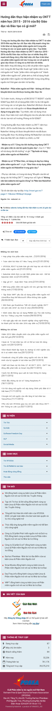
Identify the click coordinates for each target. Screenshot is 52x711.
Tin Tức (6, 423)
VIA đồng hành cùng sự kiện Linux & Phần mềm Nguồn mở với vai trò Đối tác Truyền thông (25, 494)
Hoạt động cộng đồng (12, 472)
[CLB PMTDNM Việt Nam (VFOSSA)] (26, 3)
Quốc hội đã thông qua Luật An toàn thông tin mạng (24, 373)
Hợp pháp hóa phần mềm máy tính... (18, 256)
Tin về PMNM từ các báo (13, 466)
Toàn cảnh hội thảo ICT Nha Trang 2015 (20, 261)
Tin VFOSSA (8, 461)
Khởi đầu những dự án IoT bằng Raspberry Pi (21, 381)
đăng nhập (21, 618)
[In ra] (44, 34)
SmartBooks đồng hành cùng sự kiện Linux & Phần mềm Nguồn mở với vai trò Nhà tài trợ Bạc (26, 566)
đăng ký (11, 618)
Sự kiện (6, 428)
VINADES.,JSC (37, 707)
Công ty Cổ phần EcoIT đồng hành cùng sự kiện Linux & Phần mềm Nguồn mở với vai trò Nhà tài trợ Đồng (25, 548)
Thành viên (45, 4)
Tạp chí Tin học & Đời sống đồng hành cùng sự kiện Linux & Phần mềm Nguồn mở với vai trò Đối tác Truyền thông (26, 504)
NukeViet (17, 707)
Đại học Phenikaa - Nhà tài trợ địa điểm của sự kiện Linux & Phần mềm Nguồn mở (25, 557)
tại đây (36, 623)
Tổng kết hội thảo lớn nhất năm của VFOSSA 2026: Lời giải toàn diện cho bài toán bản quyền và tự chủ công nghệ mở (27, 516)
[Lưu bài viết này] (49, 34)
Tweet (33, 232)
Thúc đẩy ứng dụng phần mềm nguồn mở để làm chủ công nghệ (26, 526)
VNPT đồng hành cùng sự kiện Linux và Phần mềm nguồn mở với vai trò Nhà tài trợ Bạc (24, 583)
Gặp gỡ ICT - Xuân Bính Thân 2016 (17, 282)
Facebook (20, 232)
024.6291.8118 (27, 704)
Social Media (8, 444)
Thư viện (6, 477)
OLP (5, 439)
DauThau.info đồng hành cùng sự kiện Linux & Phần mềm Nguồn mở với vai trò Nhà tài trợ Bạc (26, 575)
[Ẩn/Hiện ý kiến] (23, 241)
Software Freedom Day (12, 433)
